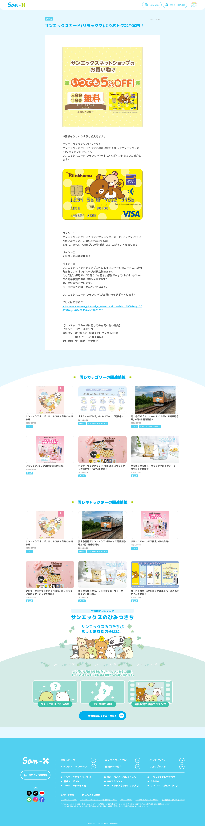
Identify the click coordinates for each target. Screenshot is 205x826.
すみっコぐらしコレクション (121, 777)
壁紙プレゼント (71, 781)
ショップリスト (157, 766)
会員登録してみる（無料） (102, 715)
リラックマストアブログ (162, 777)
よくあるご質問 (91, 794)
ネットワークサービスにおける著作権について (98, 800)
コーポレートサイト (74, 785)
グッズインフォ (157, 760)
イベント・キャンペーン (74, 766)
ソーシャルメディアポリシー (146, 800)
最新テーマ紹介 (113, 766)
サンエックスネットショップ (121, 785)
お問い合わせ (67, 794)
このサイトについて (69, 800)
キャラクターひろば (116, 760)
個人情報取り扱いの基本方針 (173, 800)
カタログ (154, 781)
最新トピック (68, 760)
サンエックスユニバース (76, 777)
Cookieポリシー (126, 800)
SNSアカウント (114, 781)
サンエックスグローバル (162, 785)
